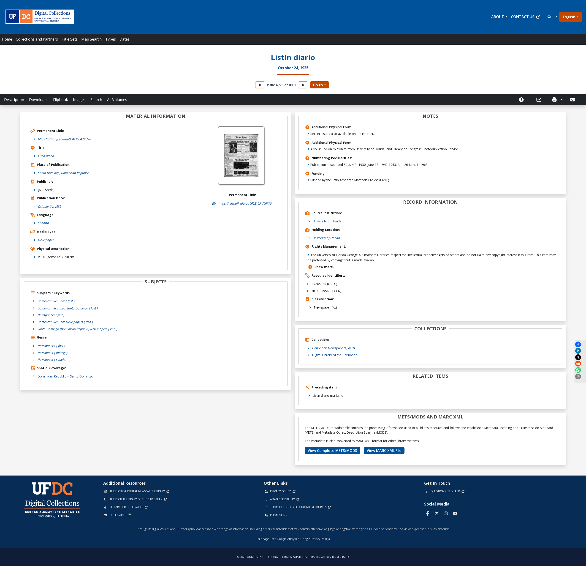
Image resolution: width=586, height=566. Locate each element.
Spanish (43, 223)
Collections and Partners (37, 39)
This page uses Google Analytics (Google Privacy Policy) (293, 539)
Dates (124, 39)
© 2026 (293, 557)
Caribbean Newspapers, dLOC (334, 348)
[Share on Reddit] (580, 363)
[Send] (573, 99)
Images (79, 99)
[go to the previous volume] (260, 84)
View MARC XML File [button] (384, 450)
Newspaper (46, 240)
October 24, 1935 (49, 206)
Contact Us (522, 16)
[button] (552, 16)
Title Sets (70, 39)
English (569, 16)
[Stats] (540, 99)
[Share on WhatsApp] (580, 370)
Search (96, 99)
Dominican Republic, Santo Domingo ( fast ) (68, 308)
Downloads (38, 99)
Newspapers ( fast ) (51, 315)
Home (7, 39)
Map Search (91, 39)
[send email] (580, 376)
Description (14, 99)
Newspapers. (51, 346)
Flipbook (60, 99)
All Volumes (117, 99)
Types (110, 39)
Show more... (325, 267)
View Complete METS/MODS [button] (332, 450)
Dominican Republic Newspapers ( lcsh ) (65, 322)
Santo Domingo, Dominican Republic (63, 173)
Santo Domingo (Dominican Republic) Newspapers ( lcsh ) (77, 329)
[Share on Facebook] (580, 344)
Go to (318, 84)
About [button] (497, 16)
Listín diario (46, 156)
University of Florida (327, 221)
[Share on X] (580, 357)
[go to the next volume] (303, 84)
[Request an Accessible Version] (523, 99)
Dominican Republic (52, 376)
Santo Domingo (81, 376)
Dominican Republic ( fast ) (56, 301)
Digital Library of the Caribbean (334, 355)
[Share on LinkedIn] (580, 351)
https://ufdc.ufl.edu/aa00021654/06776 (64, 139)
